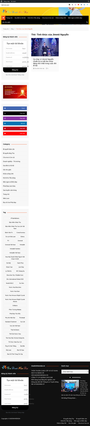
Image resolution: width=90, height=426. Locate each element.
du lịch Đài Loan (10, 236)
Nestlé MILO (9, 283)
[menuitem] (1, 1)
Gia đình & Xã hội (20, 18)
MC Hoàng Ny (20, 271)
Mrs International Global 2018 (15, 279)
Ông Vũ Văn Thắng (10, 346)
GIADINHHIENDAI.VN (41, 375)
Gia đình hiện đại (39, 68)
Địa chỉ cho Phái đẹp (9, 202)
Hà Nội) (8, 263)
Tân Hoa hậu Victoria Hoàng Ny (15, 338)
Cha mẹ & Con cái (48, 18)
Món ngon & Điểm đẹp (75, 18)
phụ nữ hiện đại (10, 317)
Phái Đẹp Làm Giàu (9, 186)
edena (22, 236)
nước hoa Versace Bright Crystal (15, 295)
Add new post (5, 5)
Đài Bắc (22, 346)
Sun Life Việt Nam (15, 326)
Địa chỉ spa (20, 350)
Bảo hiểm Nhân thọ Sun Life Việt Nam (15, 227)
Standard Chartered (10, 321)
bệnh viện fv (9, 232)
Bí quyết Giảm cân (9, 149)
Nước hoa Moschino (15, 287)
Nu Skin (21, 283)
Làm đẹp (21, 267)
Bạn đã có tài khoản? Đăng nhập (15, 74)
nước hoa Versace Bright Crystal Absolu (15, 300)
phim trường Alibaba (15, 309)
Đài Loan (8, 350)
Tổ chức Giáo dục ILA (15, 342)
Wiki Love (6, 198)
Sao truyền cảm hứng (10, 190)
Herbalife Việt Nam (15, 253)
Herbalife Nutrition (15, 248)
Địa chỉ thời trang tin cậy (15, 354)
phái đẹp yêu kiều (15, 313)
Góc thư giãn (6, 22)
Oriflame (15, 305)
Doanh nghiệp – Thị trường (11, 161)
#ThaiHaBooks (15, 218)
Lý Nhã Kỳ (8, 271)
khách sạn (9, 267)
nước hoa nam (15, 291)
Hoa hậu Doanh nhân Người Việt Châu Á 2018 (15, 258)
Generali (20, 240)
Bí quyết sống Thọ (8, 153)
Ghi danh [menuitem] (13, 1)
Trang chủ (9, 18)
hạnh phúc (20, 263)
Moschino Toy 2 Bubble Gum (15, 275)
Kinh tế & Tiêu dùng (34, 18)
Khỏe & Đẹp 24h (61, 18)
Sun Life (22, 321)
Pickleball (22, 317)
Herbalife (22, 244)
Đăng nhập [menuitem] (7, 1)
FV (8, 240)
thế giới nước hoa (15, 334)
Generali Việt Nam (10, 244)
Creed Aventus (21, 232)
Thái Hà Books (15, 330)
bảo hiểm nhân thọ (15, 222)
